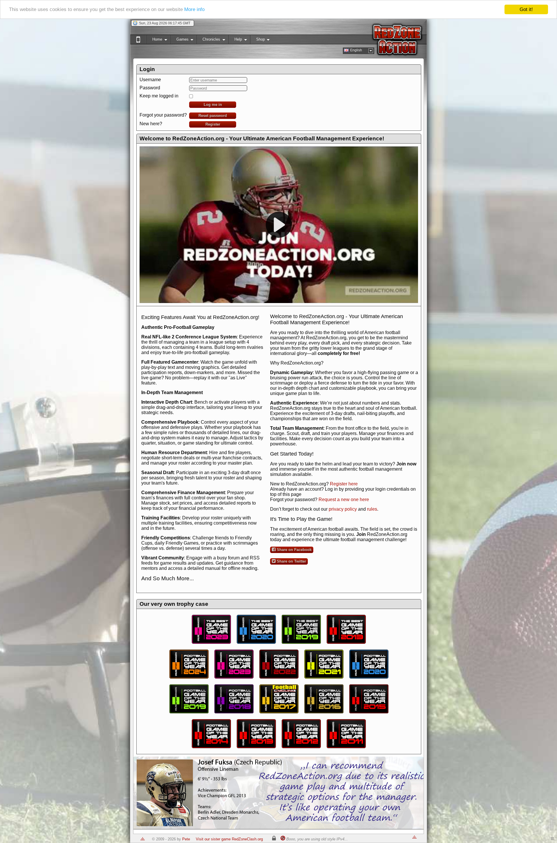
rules (372, 509)
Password (150, 87)
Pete (186, 839)
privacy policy (343, 509)
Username (150, 79)
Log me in (213, 104)
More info (194, 9)
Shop (257, 40)
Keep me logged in (159, 95)
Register (212, 124)
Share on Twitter (291, 561)
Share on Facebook (294, 550)
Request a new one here (344, 499)
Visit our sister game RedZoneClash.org (229, 839)
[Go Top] (142, 839)
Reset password (212, 115)
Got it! (526, 9)
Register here (344, 483)
